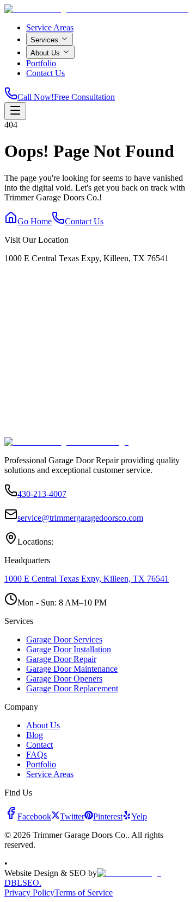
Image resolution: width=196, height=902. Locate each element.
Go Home (34, 221)
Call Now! (35, 97)
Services (44, 40)
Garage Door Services (64, 639)
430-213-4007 (41, 494)
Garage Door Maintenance (72, 668)
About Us (45, 53)
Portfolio (41, 63)
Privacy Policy (29, 892)
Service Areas (50, 27)
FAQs (36, 754)
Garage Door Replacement (72, 688)
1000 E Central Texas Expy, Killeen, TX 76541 (86, 578)
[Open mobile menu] (15, 111)
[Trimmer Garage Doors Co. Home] (96, 9)
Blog (34, 735)
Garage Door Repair (61, 659)
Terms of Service (83, 892)
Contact (39, 744)
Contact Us (45, 73)
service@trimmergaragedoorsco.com (80, 517)
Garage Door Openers (64, 678)
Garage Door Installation (68, 649)
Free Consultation (84, 97)
